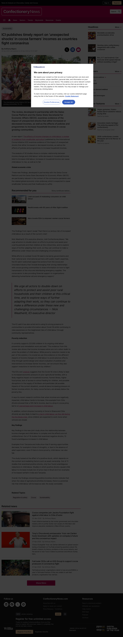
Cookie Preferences (52, 102)
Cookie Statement (72, 96)
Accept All (68, 102)
